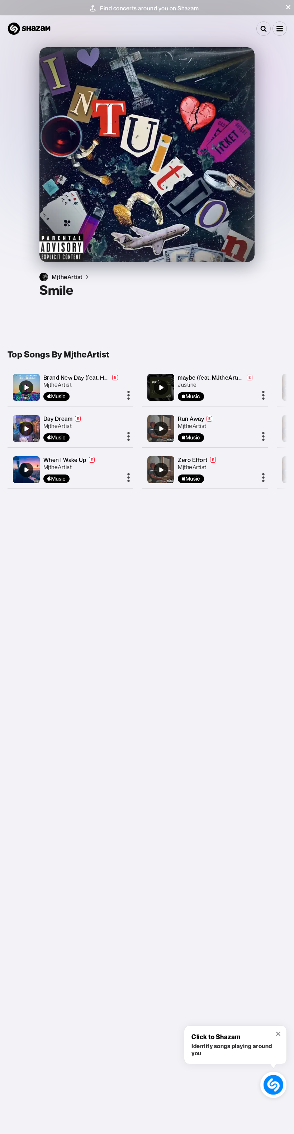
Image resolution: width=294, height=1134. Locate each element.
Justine (187, 384)
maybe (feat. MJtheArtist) (212, 377)
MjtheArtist (57, 384)
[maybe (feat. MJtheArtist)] (161, 387)
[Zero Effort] (161, 470)
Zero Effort (193, 459)
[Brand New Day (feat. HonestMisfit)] (26, 387)
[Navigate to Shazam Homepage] (29, 29)
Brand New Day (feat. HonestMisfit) (90, 377)
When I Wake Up (64, 459)
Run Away (191, 418)
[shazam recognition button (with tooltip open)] (273, 1084)
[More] (128, 396)
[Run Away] (161, 429)
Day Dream (58, 418)
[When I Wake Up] (26, 470)
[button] (288, 7)
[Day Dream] (26, 429)
